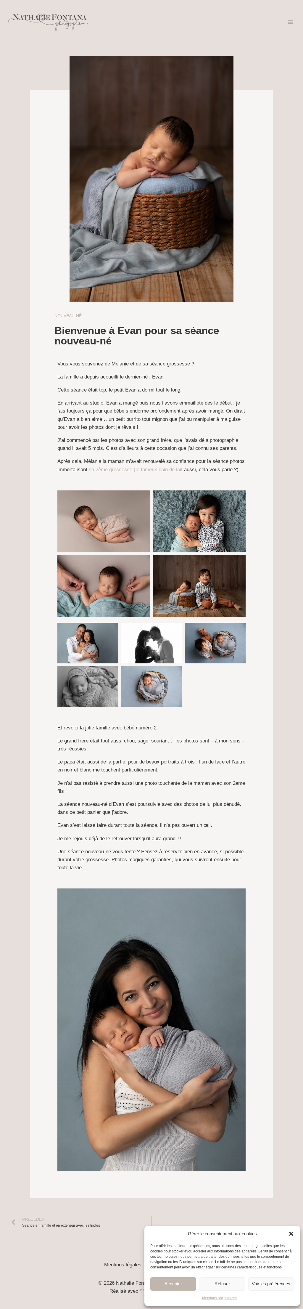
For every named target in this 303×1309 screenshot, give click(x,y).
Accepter (173, 1283)
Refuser (222, 1283)
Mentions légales (122, 1265)
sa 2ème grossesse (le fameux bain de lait (136, 469)
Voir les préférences (271, 1283)
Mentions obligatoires (219, 1298)
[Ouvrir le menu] (290, 22)
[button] (291, 1234)
